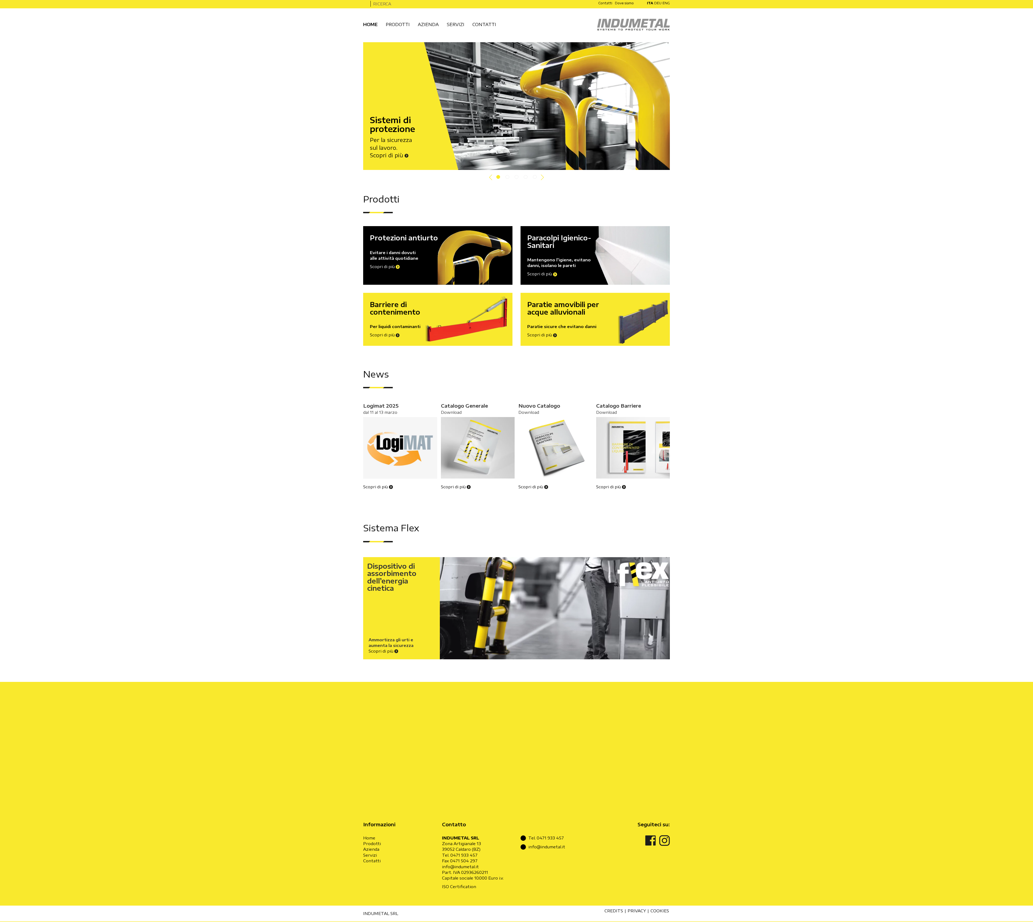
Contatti (372, 860)
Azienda (371, 849)
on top (1012, 914)
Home (369, 837)
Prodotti (372, 843)
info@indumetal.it (460, 866)
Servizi (370, 855)
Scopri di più (387, 155)
